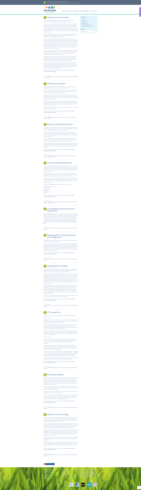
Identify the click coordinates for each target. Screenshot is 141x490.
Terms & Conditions (58, 484)
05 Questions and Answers (85, 24)
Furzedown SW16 (91, 472)
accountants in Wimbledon (53, 76)
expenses (65, 201)
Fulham (58, 228)
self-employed (49, 213)
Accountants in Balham (52, 228)
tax (63, 417)
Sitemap (63, 484)
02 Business (83, 20)
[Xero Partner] (92, 484)
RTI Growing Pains (54, 313)
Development (63, 155)
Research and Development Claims (60, 124)
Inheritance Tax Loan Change (57, 415)
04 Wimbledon (83, 23)
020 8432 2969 (49, 478)
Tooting (45, 77)
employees (67, 315)
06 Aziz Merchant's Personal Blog (87, 26)
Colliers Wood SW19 (89, 471)
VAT (66, 240)
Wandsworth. (49, 77)
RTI (71, 117)
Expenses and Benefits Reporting (59, 163)
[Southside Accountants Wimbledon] (50, 12)
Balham (62, 76)
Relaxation (68, 117)
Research (73, 155)
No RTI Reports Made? (55, 375)
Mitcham (65, 76)
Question (71, 76)
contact (69, 70)
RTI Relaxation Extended (56, 84)
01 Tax (49, 75)
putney (69, 76)
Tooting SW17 (84, 475)
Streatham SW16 (88, 474)
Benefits (62, 201)
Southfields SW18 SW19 (91, 473)
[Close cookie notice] (45, 2)
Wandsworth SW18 (90, 475)
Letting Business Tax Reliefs (57, 266)
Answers (59, 76)
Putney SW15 (84, 473)
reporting (75, 201)
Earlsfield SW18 (84, 472)
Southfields (76, 76)
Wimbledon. (46, 229)
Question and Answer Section (58, 18)
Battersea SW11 (83, 471)
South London (82, 474)
